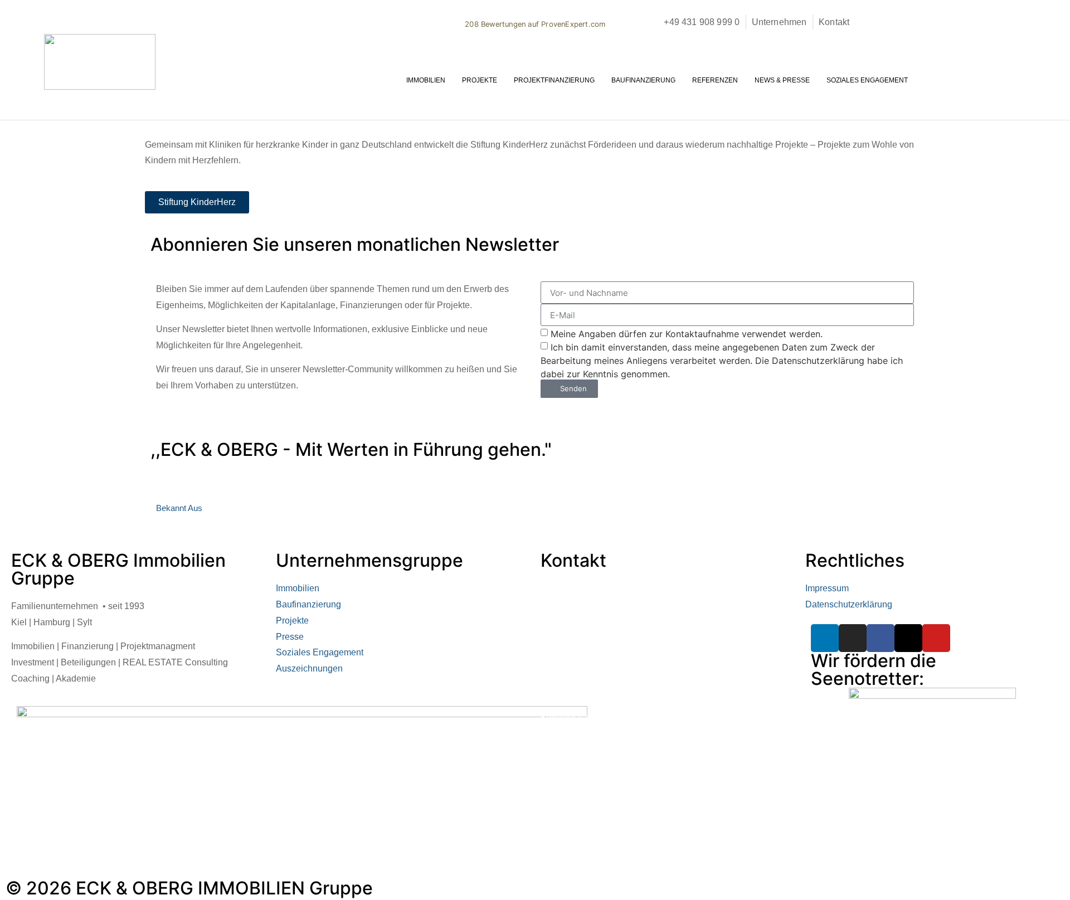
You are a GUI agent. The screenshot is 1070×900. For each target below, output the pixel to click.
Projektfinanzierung (554, 80)
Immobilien (425, 80)
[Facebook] (880, 638)
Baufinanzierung (643, 80)
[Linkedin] (825, 638)
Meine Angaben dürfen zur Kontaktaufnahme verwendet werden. (687, 333)
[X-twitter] (908, 638)
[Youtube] (936, 638)
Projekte (479, 80)
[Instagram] (853, 638)
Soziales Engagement (867, 80)
